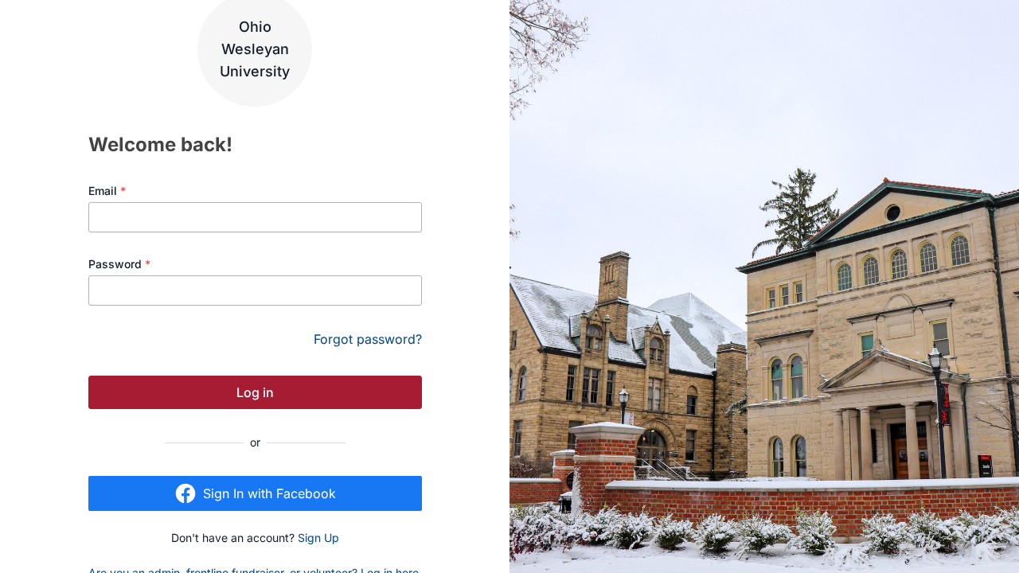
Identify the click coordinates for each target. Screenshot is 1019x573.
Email (107, 190)
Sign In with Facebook (269, 493)
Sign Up (318, 537)
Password (119, 264)
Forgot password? (368, 339)
